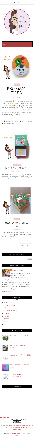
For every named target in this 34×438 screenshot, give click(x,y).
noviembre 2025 (10, 311)
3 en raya (16, 219)
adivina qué (17, 164)
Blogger (17, 435)
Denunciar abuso (5, 417)
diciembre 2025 (10, 306)
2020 (5, 325)
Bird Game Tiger (17, 91)
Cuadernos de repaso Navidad (13, 308)
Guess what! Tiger (16, 168)
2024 (5, 314)
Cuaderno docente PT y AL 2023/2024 (21, 355)
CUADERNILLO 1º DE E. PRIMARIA (19, 336)
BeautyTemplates (17, 433)
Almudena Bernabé (18, 270)
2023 (5, 316)
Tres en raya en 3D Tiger (17, 224)
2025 (5, 303)
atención (16, 84)
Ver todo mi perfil (7, 292)
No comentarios (9, 123)
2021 (5, 322)
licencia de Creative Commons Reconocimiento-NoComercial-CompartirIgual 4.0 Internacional (18, 427)
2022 (5, 319)
